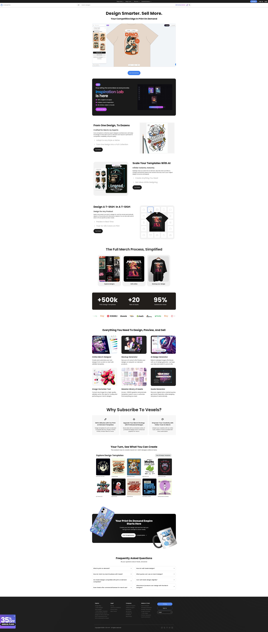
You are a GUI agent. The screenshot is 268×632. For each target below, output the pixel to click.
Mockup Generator (146, 609)
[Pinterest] (167, 628)
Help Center (113, 611)
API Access (128, 611)
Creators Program (130, 605)
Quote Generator (145, 617)
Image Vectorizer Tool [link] (101, 389)
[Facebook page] (164, 628)
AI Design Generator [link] (159, 357)
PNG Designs (98, 609)
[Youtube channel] (170, 628)
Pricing (253, 1)
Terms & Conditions (115, 607)
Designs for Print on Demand (102, 614)
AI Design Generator (146, 607)
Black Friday (129, 616)
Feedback (128, 614)
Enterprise (128, 609)
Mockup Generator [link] (129, 357)
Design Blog (98, 605)
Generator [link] (160, 389)
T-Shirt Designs (99, 607)
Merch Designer (145, 605)
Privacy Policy (113, 609)
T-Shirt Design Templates (101, 611)
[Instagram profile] (162, 628)
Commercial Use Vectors (101, 613)
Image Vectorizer (145, 611)
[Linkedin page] (172, 628)
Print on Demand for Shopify (102, 618)
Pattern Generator (146, 615)
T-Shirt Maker (144, 613)
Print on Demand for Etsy (101, 616)
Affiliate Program (130, 607)
